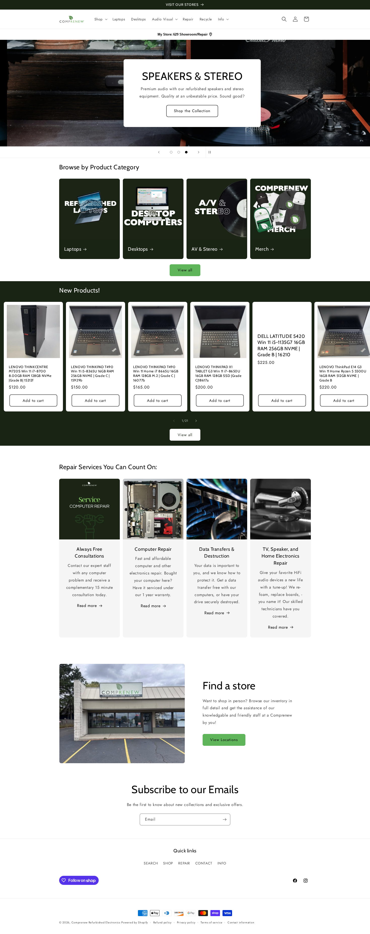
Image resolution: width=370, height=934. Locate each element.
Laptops (72, 249)
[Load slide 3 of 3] (186, 152)
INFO (221, 863)
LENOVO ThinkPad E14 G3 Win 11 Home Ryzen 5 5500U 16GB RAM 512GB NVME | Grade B (342, 373)
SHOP (168, 863)
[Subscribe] (224, 819)
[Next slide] (198, 152)
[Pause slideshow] (211, 152)
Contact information (241, 922)
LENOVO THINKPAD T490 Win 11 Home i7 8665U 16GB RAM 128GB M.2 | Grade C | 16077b (155, 373)
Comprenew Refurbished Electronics (95, 922)
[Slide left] (173, 420)
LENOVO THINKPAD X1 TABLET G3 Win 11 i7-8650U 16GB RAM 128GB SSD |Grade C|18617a (218, 373)
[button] (100, 19)
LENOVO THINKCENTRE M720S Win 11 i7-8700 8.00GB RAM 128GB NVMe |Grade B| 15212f (30, 373)
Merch (262, 249)
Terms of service (211, 922)
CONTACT (203, 863)
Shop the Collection (185, 111)
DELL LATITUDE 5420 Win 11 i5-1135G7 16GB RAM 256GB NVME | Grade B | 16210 (281, 345)
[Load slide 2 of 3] (178, 152)
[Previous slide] (158, 152)
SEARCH (151, 863)
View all (185, 270)
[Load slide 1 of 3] (171, 152)
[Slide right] (196, 420)
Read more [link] (278, 627)
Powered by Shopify (134, 922)
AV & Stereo (204, 249)
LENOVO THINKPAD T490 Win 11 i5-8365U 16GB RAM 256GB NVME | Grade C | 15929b (92, 373)
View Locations (224, 740)
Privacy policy (186, 922)
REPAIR (184, 863)
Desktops (138, 249)
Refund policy (162, 922)
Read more (87, 605)
